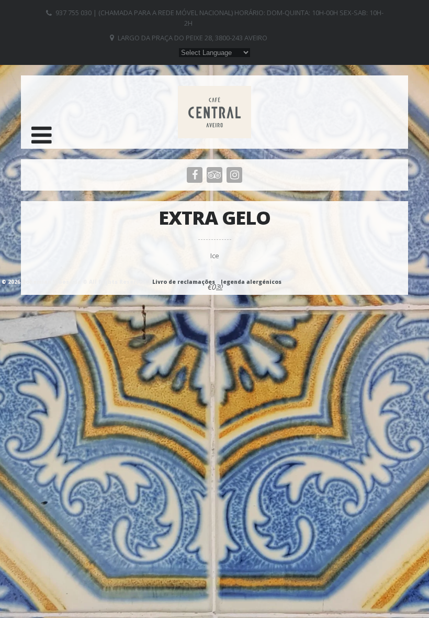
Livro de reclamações (183, 281)
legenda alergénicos (251, 281)
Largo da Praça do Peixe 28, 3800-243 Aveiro (192, 37)
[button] (41, 135)
